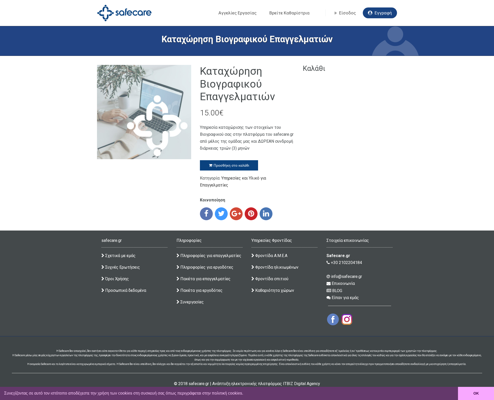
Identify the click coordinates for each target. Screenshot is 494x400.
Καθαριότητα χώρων (274, 290)
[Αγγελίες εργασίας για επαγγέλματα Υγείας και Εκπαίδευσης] (124, 13)
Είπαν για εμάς (345, 297)
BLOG (336, 290)
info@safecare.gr (346, 276)
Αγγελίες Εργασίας (237, 12)
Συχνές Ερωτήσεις (122, 267)
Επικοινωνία (343, 283)
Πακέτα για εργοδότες (201, 290)
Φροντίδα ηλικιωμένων (276, 267)
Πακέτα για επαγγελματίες (205, 278)
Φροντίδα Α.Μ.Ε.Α (271, 255)
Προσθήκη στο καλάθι (231, 165)
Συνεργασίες (191, 302)
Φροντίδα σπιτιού (271, 278)
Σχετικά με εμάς (120, 255)
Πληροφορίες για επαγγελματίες (210, 255)
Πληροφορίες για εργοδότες (206, 267)
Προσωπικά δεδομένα (125, 290)
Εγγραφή (383, 12)
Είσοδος (347, 12)
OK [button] (476, 393)
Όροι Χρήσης (116, 278)
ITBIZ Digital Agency (301, 383)
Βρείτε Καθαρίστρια (289, 12)
